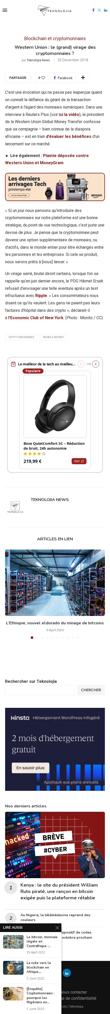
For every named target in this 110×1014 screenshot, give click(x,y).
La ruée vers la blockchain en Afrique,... (39, 967)
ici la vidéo (69, 114)
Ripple (41, 295)
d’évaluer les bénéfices (68, 136)
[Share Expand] (83, 78)
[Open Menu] (5, 10)
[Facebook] (93, 10)
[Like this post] (43, 78)
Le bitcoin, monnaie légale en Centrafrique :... (42, 941)
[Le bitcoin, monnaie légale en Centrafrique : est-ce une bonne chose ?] (13, 942)
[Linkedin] (105, 10)
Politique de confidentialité (72, 998)
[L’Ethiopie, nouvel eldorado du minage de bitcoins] (55, 583)
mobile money (53, 337)
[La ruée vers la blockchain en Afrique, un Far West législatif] (13, 967)
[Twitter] (99, 10)
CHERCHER (91, 690)
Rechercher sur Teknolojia (31, 681)
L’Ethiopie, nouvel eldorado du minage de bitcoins (55, 623)
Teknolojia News (38, 60)
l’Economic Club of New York (35, 317)
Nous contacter (73, 992)
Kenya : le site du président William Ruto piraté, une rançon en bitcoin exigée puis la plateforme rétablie (59, 891)
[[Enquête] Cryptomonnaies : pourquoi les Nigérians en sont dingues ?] (13, 993)
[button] (9, 594)
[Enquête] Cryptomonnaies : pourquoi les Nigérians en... (40, 996)
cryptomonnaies (21, 337)
